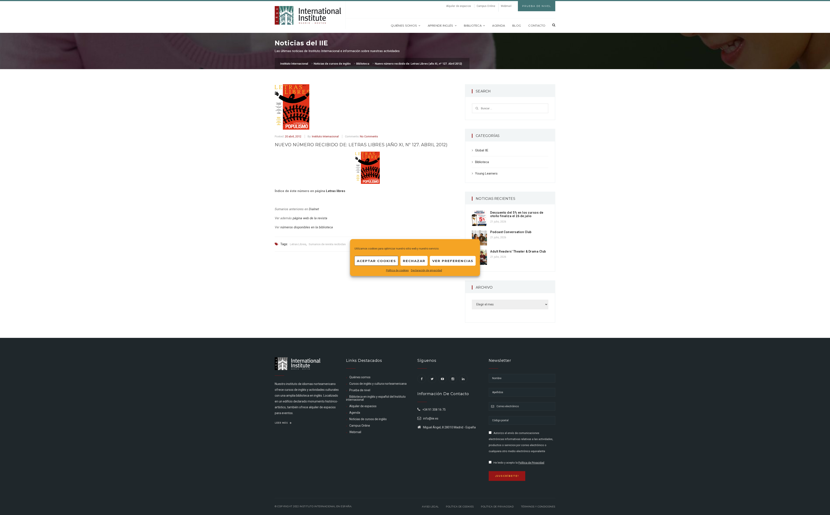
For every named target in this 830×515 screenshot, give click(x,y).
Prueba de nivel (359, 390)
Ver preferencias (452, 261)
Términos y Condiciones (538, 506)
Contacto (536, 25)
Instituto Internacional (325, 136)
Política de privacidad (497, 506)
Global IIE (481, 150)
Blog (516, 25)
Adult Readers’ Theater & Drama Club (518, 251)
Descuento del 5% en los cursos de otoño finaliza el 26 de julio (516, 214)
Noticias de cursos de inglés (368, 419)
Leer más (282, 422)
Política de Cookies (460, 506)
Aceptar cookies (376, 261)
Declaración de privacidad (426, 270)
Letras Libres (298, 244)
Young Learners (486, 173)
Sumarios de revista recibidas (327, 244)
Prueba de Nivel (536, 6)
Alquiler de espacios (458, 6)
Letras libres (335, 191)
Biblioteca (473, 25)
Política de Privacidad (531, 462)
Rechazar (414, 261)
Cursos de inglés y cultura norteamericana (378, 383)
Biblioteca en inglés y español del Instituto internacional (376, 398)
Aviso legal (430, 506)
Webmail (506, 6)
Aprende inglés (440, 25)
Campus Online (486, 6)
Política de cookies (397, 270)
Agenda (498, 25)
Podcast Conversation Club (511, 232)
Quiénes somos (404, 25)
